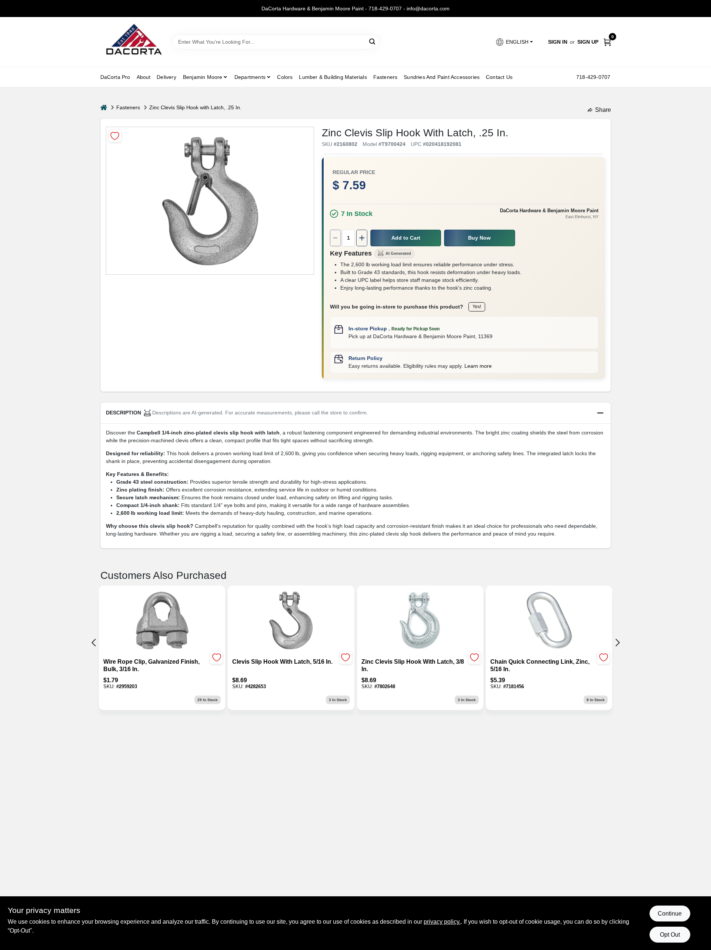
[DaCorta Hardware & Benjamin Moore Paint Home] (133, 41)
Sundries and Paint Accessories (442, 77)
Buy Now (479, 238)
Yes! (477, 306)
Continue (670, 913)
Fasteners (385, 77)
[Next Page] (617, 642)
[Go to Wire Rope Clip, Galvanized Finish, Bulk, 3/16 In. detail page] (162, 621)
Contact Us (499, 77)
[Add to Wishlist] (115, 135)
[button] (514, 42)
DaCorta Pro (115, 77)
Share (603, 110)
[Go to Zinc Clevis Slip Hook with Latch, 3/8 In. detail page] (420, 621)
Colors (285, 77)
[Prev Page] (93, 642)
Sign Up (587, 42)
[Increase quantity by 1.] (361, 238)
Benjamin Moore (203, 77)
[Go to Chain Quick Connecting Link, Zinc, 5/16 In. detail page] (549, 621)
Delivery (166, 77)
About (144, 77)
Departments (250, 77)
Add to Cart (405, 238)
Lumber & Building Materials (333, 77)
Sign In (557, 42)
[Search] (372, 41)
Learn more (478, 366)
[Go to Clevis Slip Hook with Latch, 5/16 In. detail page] (291, 621)
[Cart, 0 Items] (607, 42)
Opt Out (670, 934)
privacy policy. (442, 922)
